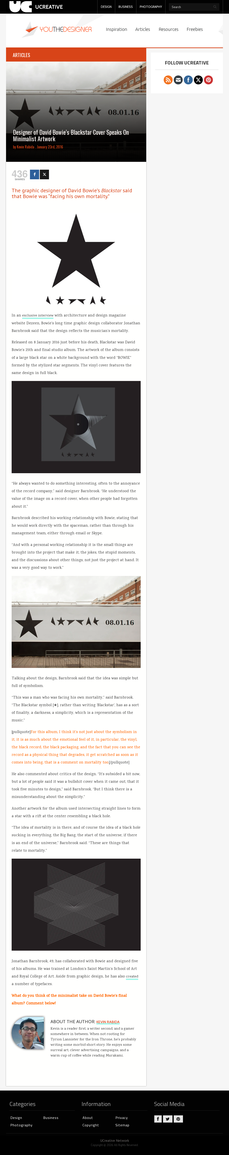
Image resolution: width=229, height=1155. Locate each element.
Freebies (195, 29)
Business (51, 1117)
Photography (21, 1125)
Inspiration (116, 29)
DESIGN (106, 7)
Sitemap (122, 1125)
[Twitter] (44, 174)
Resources (168, 29)
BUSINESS (126, 7)
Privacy (121, 1117)
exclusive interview (37, 316)
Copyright (91, 1125)
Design (16, 1117)
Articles (142, 29)
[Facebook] (34, 174)
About (88, 1117)
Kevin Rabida (25, 147)
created (132, 977)
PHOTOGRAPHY (151, 7)
